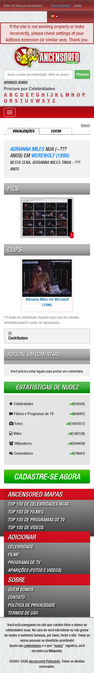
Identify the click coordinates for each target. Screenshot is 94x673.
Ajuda (77, 5)
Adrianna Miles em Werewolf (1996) (47, 302)
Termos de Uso (23, 613)
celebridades (32, 646)
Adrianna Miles (27, 149)
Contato (16, 597)
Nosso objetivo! (61, 5)
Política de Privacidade (31, 605)
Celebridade (20, 547)
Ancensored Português (44, 661)
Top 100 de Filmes (25, 512)
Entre (7, 5)
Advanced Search (16, 82)
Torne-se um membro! (29, 5)
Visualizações (23, 131)
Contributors (18, 338)
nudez (58, 646)
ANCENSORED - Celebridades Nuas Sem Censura (47, 57)
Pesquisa (82, 74)
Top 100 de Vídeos (25, 527)
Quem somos (20, 589)
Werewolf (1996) (50, 155)
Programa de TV (24, 562)
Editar (56, 131)
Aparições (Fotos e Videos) (34, 570)
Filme (13, 555)
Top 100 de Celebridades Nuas (38, 504)
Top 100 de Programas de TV (36, 520)
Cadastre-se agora (47, 477)
